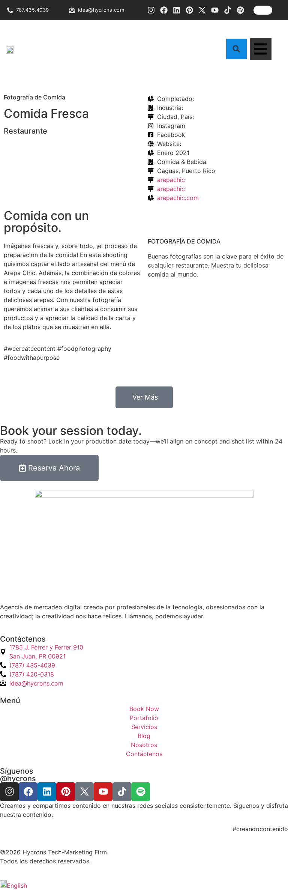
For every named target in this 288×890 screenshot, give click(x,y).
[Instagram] (151, 10)
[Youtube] (214, 10)
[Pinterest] (189, 10)
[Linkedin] (176, 10)
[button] (236, 49)
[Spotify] (240, 10)
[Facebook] (163, 10)
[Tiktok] (227, 10)
